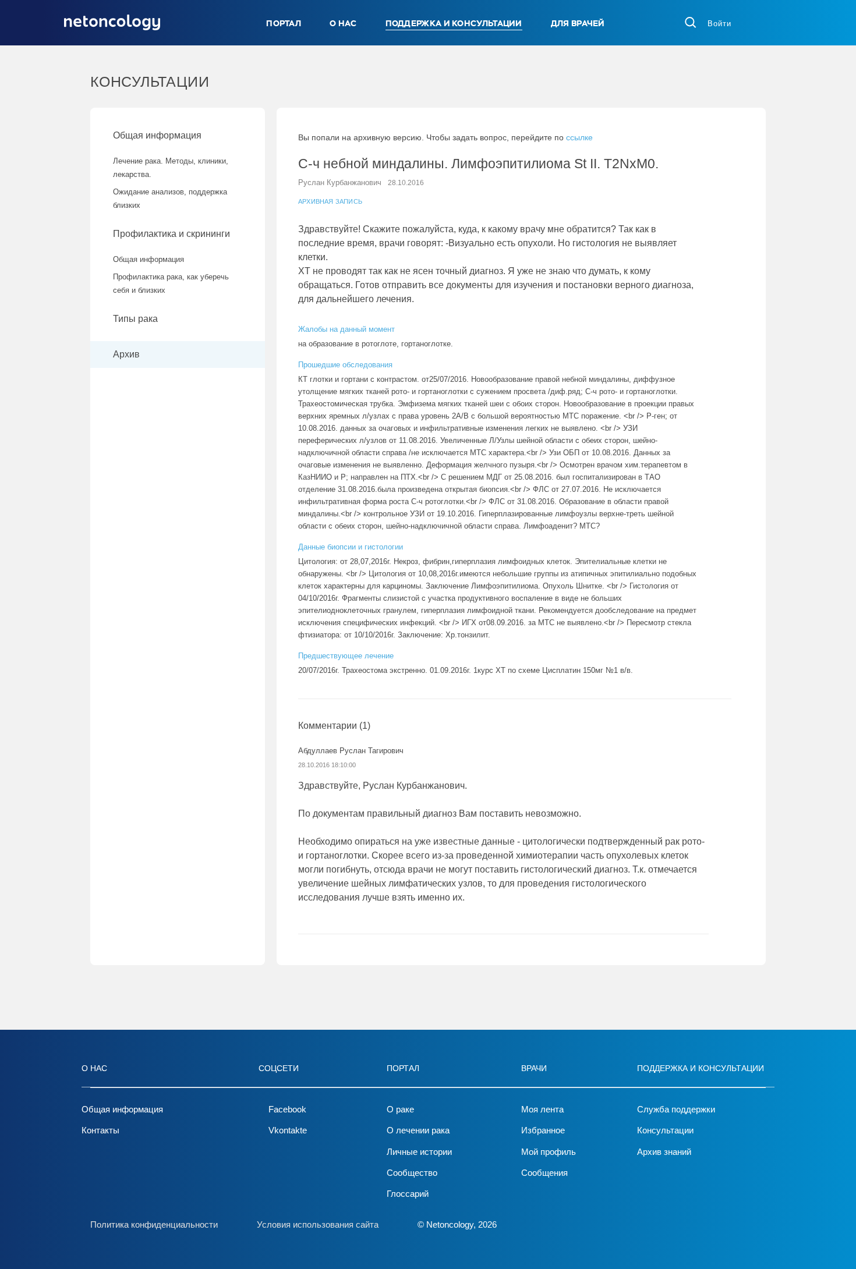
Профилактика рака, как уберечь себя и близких (171, 283)
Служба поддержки (676, 1109)
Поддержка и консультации (453, 23)
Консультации (665, 1130)
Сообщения (544, 1173)
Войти (719, 23)
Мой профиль (548, 1152)
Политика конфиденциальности (154, 1224)
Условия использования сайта (318, 1224)
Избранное (543, 1130)
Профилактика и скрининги (171, 234)
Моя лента (542, 1109)
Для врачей (578, 23)
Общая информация (157, 135)
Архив (126, 354)
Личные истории (419, 1152)
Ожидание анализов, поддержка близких (170, 198)
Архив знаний (664, 1152)
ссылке (579, 137)
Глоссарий (408, 1194)
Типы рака (136, 319)
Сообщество (412, 1173)
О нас (343, 23)
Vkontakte (287, 1130)
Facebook (287, 1109)
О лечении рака (418, 1130)
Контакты (100, 1130)
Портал (283, 23)
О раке (400, 1109)
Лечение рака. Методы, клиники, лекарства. (170, 168)
